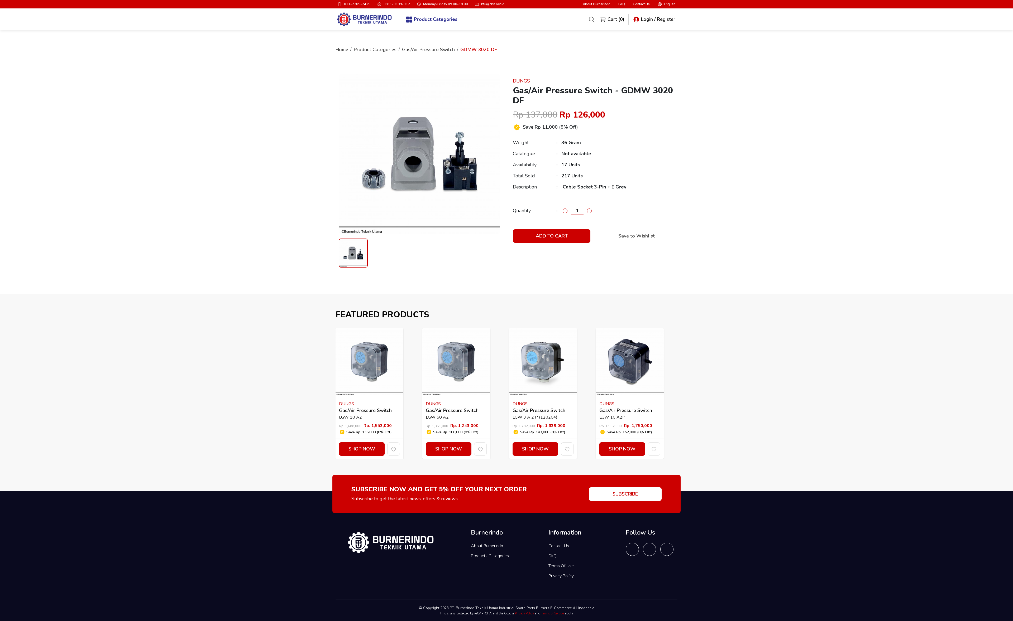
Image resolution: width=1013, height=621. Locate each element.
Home (342, 49)
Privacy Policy (561, 576)
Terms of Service (552, 613)
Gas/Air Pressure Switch (428, 49)
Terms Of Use (561, 566)
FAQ (621, 4)
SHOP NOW (361, 449)
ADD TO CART (552, 236)
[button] (666, 4)
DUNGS (521, 81)
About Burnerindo (596, 4)
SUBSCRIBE (625, 494)
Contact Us (641, 4)
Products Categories (490, 556)
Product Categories (375, 49)
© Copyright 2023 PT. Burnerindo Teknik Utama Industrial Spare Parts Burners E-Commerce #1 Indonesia (506, 607)
